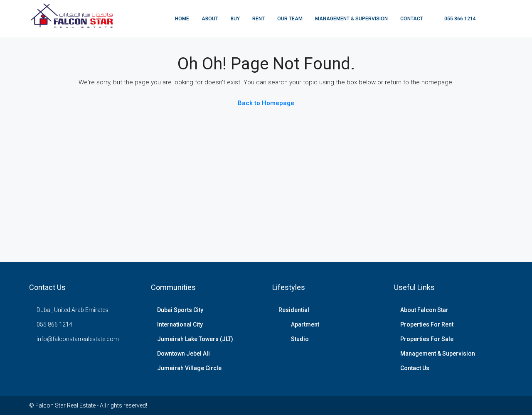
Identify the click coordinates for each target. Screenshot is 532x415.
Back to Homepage (266, 103)
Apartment (305, 324)
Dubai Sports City (180, 310)
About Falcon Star (424, 310)
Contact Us (414, 368)
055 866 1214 (459, 19)
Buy (235, 19)
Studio (300, 339)
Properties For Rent (426, 324)
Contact (411, 19)
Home (182, 19)
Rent (258, 19)
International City (180, 324)
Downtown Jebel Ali (183, 353)
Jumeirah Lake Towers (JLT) (195, 339)
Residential (293, 310)
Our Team (290, 19)
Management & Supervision (351, 19)
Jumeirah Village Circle (189, 368)
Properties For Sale (426, 339)
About (210, 19)
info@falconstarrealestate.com (78, 339)
